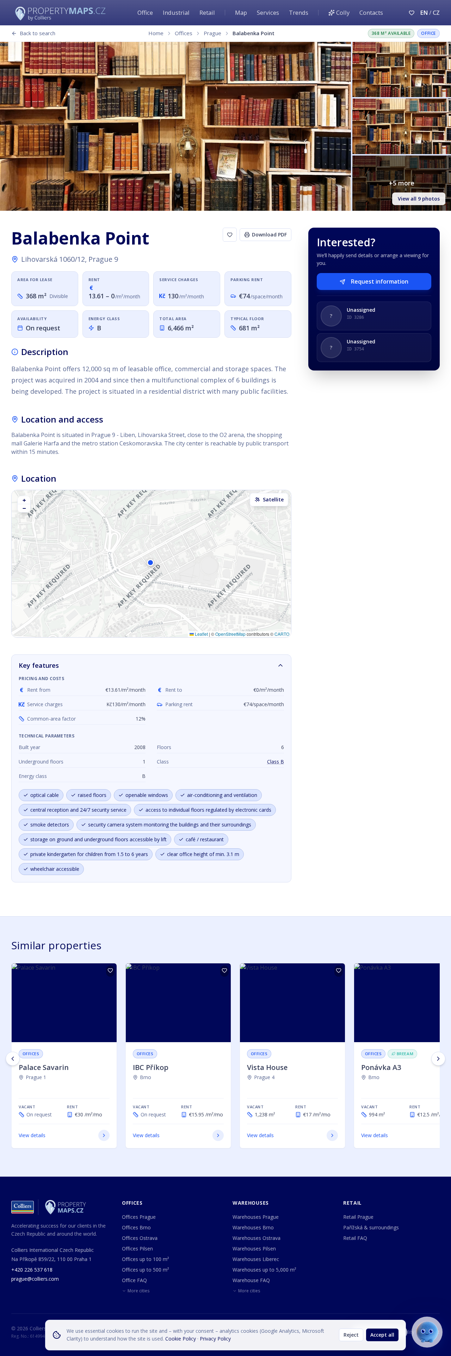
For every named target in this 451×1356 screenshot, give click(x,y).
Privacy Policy (215, 1338)
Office (145, 12)
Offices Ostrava (139, 1238)
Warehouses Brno (253, 1227)
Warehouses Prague (256, 1217)
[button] (151, 563)
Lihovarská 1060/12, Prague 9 (69, 259)
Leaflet (201, 634)
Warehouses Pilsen (254, 1248)
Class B (275, 761)
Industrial (176, 12)
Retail (207, 12)
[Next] (438, 1059)
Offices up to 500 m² (145, 1269)
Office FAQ (134, 1280)
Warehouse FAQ (251, 1280)
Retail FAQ (355, 1238)
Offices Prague (139, 1217)
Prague (212, 33)
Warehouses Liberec (256, 1259)
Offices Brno (136, 1227)
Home (155, 33)
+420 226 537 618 (31, 1269)
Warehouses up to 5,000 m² (264, 1269)
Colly (343, 12)
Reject (351, 1334)
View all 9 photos (419, 198)
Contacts (371, 12)
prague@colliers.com (35, 1278)
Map (241, 12)
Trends (298, 12)
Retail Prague (358, 1217)
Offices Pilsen (137, 1248)
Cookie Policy (180, 1338)
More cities (138, 1291)
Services (268, 12)
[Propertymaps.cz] (61, 12)
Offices (183, 33)
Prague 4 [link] (264, 1077)
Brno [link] (145, 1077)
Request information (379, 282)
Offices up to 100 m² (145, 1259)
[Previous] (13, 1059)
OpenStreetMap (230, 634)
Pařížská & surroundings (371, 1227)
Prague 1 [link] (36, 1077)
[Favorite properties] (411, 12)
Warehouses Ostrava (256, 1238)
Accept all (382, 1334)
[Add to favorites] (230, 235)
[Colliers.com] (22, 1207)
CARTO (281, 634)
